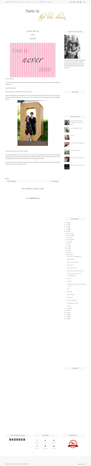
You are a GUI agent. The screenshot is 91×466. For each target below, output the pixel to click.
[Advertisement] (68, 79)
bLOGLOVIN (45, 448)
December (69, 233)
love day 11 (69, 281)
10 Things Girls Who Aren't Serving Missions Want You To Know (77, 122)
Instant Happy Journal (72, 268)
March (68, 252)
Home (6, 2)
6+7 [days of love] (71, 294)
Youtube (54, 448)
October (69, 237)
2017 (67, 229)
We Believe (13, 2)
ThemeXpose (17, 464)
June (68, 246)
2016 (67, 231)
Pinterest (37, 448)
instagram (54, 442)
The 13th (72, 135)
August (68, 241)
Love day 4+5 (70, 297)
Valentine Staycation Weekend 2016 (75, 270)
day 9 (68, 288)
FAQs (34, 2)
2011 (67, 318)
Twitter (45, 442)
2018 (67, 227)
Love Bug (69, 306)
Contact (49, 2)
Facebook (37, 442)
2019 (67, 224)
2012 (67, 316)
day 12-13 (69, 278)
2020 (67, 222)
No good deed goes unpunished (77, 157)
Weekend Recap (70, 259)
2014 (67, 312)
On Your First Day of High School (77, 143)
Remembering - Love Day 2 (73, 303)
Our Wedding (41, 2)
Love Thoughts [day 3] (72, 300)
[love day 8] (69, 291)
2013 (67, 314)
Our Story (21, 2)
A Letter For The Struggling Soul (74, 256)
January (69, 308)
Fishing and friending (74, 150)
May (68, 248)
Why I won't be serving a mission (77, 165)
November (69, 235)
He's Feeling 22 (70, 265)
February (69, 254)
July (68, 243)
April (68, 250)
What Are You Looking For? (73, 262)
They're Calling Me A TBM (76, 128)
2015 (67, 310)
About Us (28, 2)
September (69, 239)
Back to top (81, 464)
